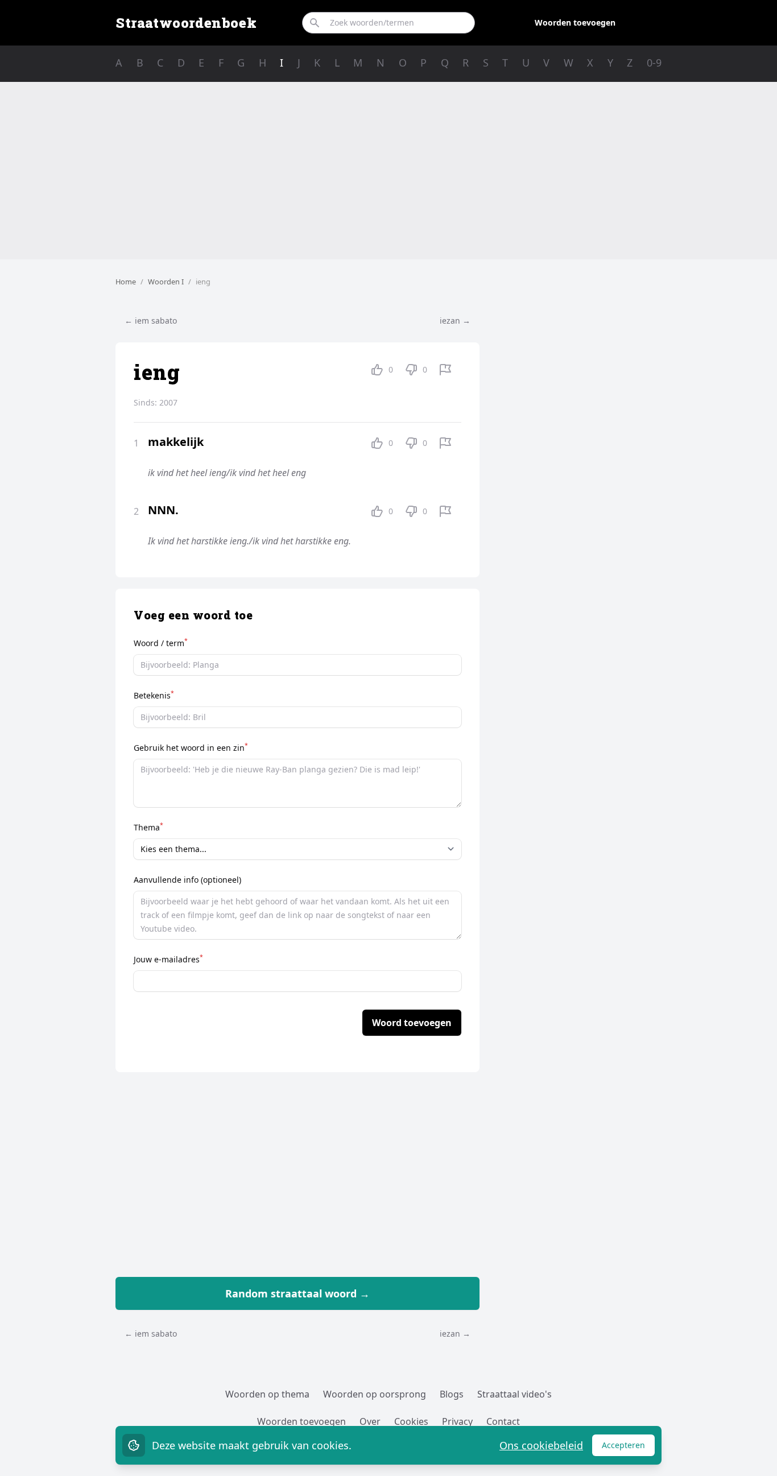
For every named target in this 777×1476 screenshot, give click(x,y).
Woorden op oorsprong (374, 1394)
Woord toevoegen (412, 1022)
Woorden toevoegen (575, 22)
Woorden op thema (267, 1394)
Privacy (457, 1421)
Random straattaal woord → (297, 1293)
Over (370, 1421)
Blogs (452, 1394)
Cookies (411, 1421)
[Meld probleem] (445, 370)
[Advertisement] (388, 170)
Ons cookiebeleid (541, 1445)
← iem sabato (151, 320)
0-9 (654, 62)
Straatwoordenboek (186, 23)
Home (125, 281)
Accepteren (628, 1448)
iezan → (455, 320)
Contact (503, 1421)
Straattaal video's (514, 1394)
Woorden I (166, 281)
